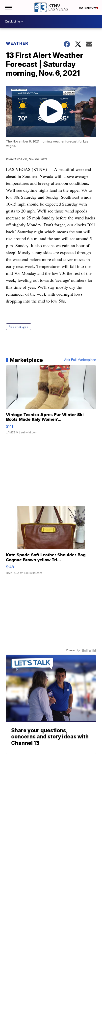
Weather (17, 43)
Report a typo (18, 327)
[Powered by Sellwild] (89, 650)
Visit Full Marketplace (80, 360)
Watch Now (87, 7)
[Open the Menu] (8, 7)
